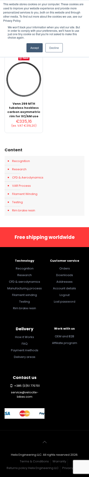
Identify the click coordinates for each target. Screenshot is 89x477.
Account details (64, 288)
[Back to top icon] (44, 442)
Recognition (21, 161)
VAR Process (21, 186)
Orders (64, 268)
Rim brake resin (23, 210)
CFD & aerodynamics (24, 282)
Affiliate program (64, 343)
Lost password (64, 301)
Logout (65, 295)
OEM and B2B (64, 336)
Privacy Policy (72, 468)
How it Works (24, 337)
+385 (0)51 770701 (26, 386)
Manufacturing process (24, 288)
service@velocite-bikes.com (24, 394)
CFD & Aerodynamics (27, 177)
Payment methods (24, 350)
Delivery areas (24, 357)
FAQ (25, 343)
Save (26, 58)
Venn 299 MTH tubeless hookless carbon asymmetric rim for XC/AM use (23, 109)
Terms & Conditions (34, 461)
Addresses (64, 282)
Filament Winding (24, 194)
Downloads (64, 275)
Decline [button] (54, 48)
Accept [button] (34, 48)
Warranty (59, 461)
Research (19, 169)
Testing (17, 202)
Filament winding (24, 295)
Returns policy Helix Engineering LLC (33, 468)
